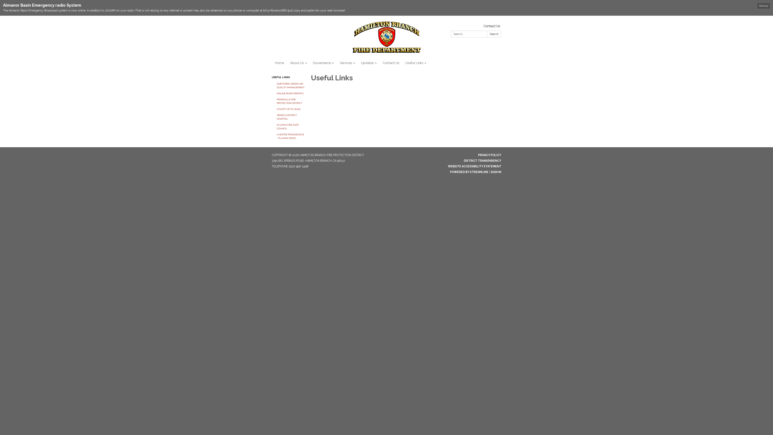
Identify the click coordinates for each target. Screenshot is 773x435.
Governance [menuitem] (322, 63)
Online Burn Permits (290, 93)
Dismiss (763, 5)
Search (494, 34)
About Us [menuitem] (297, 63)
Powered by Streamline (469, 172)
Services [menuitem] (346, 63)
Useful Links (281, 77)
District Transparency (482, 160)
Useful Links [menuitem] (414, 63)
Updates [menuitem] (367, 63)
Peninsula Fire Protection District (289, 101)
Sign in (496, 172)
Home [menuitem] (279, 63)
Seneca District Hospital (287, 117)
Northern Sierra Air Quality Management (291, 85)
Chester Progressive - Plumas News (290, 136)
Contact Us (492, 26)
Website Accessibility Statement (474, 166)
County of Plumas (289, 109)
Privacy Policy (489, 155)
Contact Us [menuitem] (391, 63)
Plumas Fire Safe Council (288, 126)
